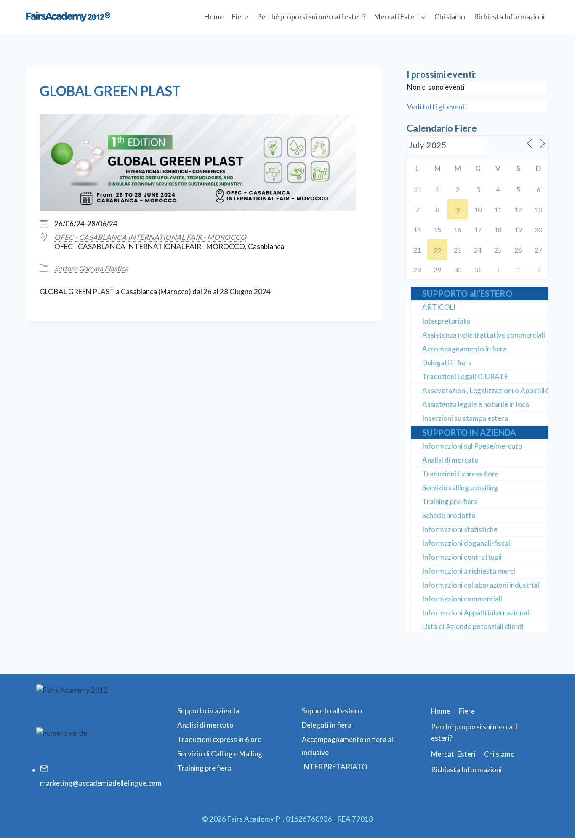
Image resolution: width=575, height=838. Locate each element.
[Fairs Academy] (68, 16)
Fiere (240, 16)
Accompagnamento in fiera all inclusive (348, 746)
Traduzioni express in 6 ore (219, 739)
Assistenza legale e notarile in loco (476, 404)
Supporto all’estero (332, 710)
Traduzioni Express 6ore (460, 473)
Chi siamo (449, 16)
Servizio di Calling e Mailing (219, 753)
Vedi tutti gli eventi (437, 106)
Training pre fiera (204, 768)
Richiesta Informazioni (509, 16)
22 (437, 250)
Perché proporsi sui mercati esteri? (311, 16)
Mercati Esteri (453, 754)
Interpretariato (446, 321)
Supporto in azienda (208, 710)
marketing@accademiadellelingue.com (101, 783)
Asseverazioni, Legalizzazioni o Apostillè (485, 390)
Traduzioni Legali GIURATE (465, 376)
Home (214, 16)
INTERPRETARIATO (334, 766)
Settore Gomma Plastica (91, 268)
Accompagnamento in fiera (464, 348)
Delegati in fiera (447, 362)
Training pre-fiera (450, 501)
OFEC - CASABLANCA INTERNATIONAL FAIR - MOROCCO (150, 237)
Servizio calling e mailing (460, 487)
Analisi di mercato (450, 459)
